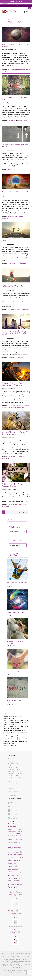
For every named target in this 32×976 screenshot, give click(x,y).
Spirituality (26, 69)
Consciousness (17, 69)
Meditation (4, 407)
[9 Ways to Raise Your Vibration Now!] (17, 569)
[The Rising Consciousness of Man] (17, 687)
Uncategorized (5, 71)
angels (18, 829)
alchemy (11, 824)
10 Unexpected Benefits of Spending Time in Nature (13, 286)
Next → (25, 512)
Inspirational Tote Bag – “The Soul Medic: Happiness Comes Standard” (15, 932)
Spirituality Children (22, 120)
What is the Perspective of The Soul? (15, 193)
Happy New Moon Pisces (15, 612)
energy (18, 845)
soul (13, 875)
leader (20, 855)
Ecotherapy (11, 120)
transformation (13, 884)
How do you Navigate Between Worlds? (15, 146)
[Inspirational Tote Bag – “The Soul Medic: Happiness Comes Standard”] (15, 941)
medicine (11, 860)
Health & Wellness (25, 405)
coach (10, 839)
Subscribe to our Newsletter (16, 1)
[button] (27, 12)
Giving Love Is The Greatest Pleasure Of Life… (13, 485)
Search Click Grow (20, 972)
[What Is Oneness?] (17, 659)
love (21, 858)
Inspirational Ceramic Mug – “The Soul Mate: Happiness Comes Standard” (15, 913)
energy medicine (14, 848)
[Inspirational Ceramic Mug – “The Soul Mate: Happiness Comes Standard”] (15, 922)
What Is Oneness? (13, 672)
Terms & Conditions (13, 792)
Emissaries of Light (11, 845)
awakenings (17, 833)
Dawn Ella (17, 839)
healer (17, 852)
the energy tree (17, 880)
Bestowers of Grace (12, 835)
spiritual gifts (13, 878)
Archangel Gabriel (11, 831)
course (14, 839)
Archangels (10, 833)
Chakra (9, 405)
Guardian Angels (17, 849)
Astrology (10, 69)
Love (4, 241)
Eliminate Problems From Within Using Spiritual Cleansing (15, 384)
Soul (22, 69)
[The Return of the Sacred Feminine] (17, 628)
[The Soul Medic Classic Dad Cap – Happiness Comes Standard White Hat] (15, 903)
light (17, 858)
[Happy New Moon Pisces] (17, 600)
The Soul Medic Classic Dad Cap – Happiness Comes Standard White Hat (15, 893)
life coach (11, 858)
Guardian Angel (11, 849)
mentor (18, 860)
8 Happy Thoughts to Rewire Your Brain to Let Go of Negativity (16, 433)
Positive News (17, 309)
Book (17, 835)
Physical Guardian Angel (16, 872)
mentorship (12, 863)
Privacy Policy (12, 795)
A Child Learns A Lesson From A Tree (14, 99)
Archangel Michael (18, 831)
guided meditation (11, 852)
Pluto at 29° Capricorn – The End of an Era (15, 45)
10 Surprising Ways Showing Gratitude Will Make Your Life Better (14, 333)
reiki (9, 875)
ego (19, 842)
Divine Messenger (14, 842)
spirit (17, 875)
